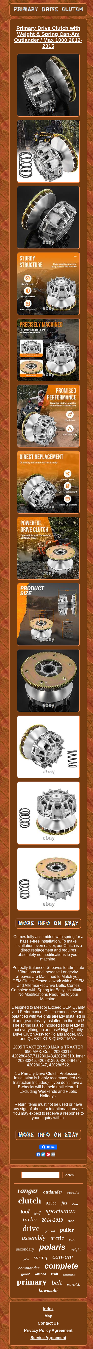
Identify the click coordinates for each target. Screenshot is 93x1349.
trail (54, 1274)
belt (57, 1282)
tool (25, 1211)
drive (31, 1228)
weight (75, 1249)
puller (67, 1230)
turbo (30, 1219)
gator (25, 1274)
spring (40, 1257)
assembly (34, 1237)
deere (75, 1204)
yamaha (40, 1274)
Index (48, 1309)
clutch (29, 1200)
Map (48, 1316)
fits (64, 1203)
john (26, 1259)
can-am (62, 1256)
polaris (52, 1247)
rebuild (73, 1193)
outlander (52, 1192)
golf (37, 1212)
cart (72, 1239)
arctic (57, 1238)
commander (28, 1267)
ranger (27, 1190)
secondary (25, 1249)
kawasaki (48, 1290)
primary (32, 1281)
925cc (51, 1203)
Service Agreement (48, 1338)
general (50, 1231)
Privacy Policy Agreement (48, 1330)
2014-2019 (52, 1220)
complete (61, 1266)
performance (69, 1274)
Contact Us (48, 1323)
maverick (73, 1284)
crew (71, 1221)
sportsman (61, 1211)
